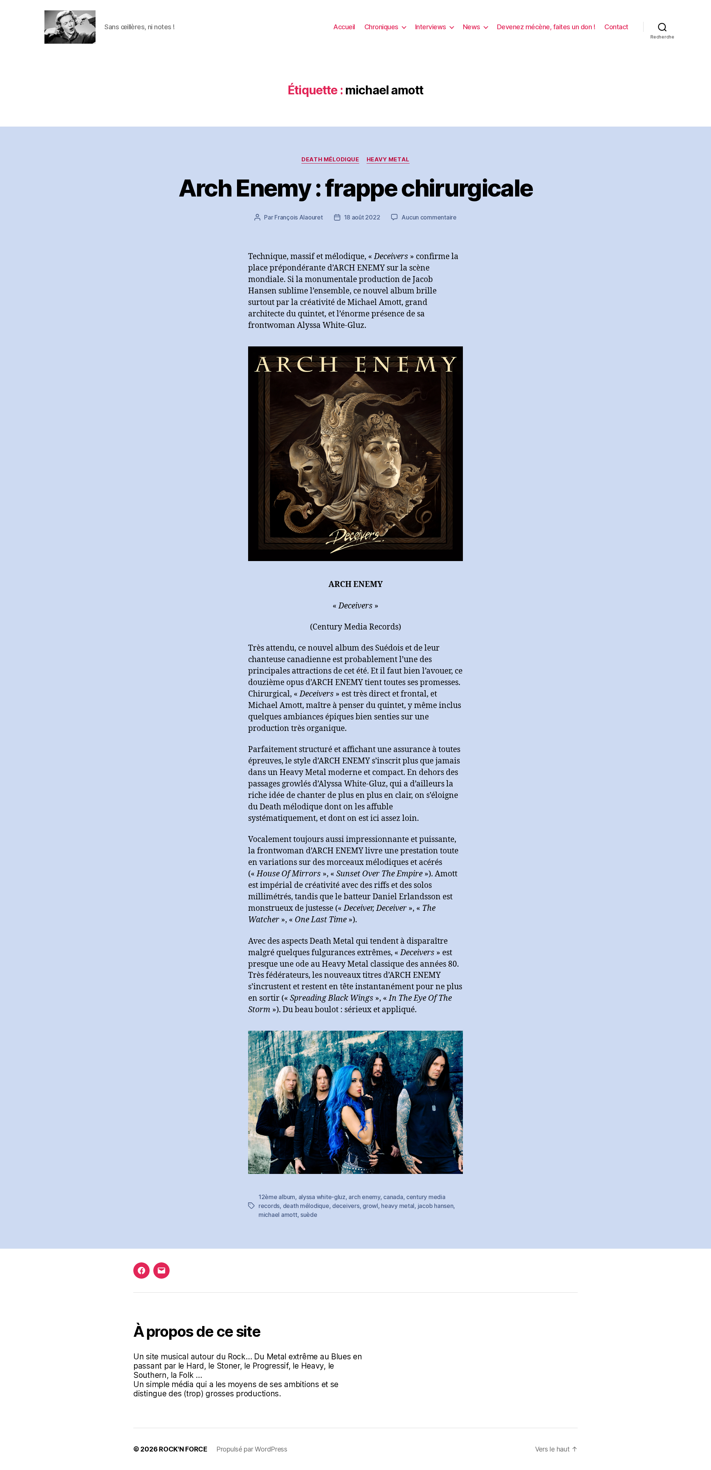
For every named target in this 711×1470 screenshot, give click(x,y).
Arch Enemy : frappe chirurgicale (355, 188)
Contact (616, 27)
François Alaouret (298, 217)
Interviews (430, 27)
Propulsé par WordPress (251, 1449)
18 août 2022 (362, 217)
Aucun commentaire (428, 217)
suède (308, 1214)
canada (393, 1197)
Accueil (344, 27)
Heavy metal (388, 159)
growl (370, 1205)
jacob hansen (436, 1205)
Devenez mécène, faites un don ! (546, 27)
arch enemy (364, 1197)
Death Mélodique (330, 159)
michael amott (277, 1214)
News (471, 27)
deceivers (346, 1205)
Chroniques (381, 27)
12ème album (276, 1197)
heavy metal (397, 1205)
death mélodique (306, 1205)
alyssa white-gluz (322, 1197)
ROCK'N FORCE (183, 1449)
